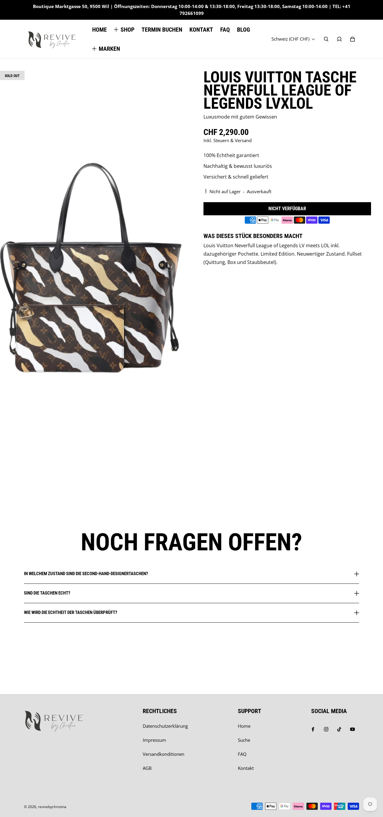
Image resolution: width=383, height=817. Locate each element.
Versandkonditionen (163, 754)
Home (244, 726)
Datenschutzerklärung (165, 726)
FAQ (242, 754)
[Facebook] (313, 729)
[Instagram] (326, 729)
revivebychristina (52, 806)
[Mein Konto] (339, 39)
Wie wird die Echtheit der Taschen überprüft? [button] (70, 612)
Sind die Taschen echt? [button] (47, 593)
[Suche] (326, 39)
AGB (147, 768)
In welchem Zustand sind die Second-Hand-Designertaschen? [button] (86, 574)
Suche (244, 740)
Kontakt (246, 768)
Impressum (154, 740)
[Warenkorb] (352, 39)
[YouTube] (352, 729)
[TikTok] (339, 729)
